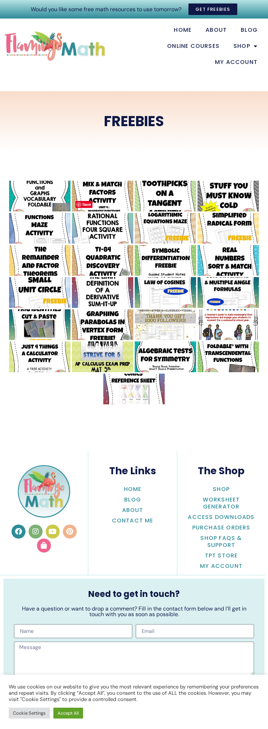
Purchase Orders (221, 528)
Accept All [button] (68, 713)
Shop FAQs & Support (221, 541)
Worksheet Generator (221, 503)
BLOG (249, 30)
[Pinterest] (70, 532)
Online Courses (193, 46)
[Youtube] (53, 532)
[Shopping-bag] (44, 546)
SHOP (241, 46)
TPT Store (221, 555)
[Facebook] (18, 532)
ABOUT (216, 30)
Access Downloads (221, 517)
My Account (221, 566)
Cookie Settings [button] (29, 713)
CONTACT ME (133, 521)
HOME (183, 30)
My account (236, 62)
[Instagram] (36, 532)
